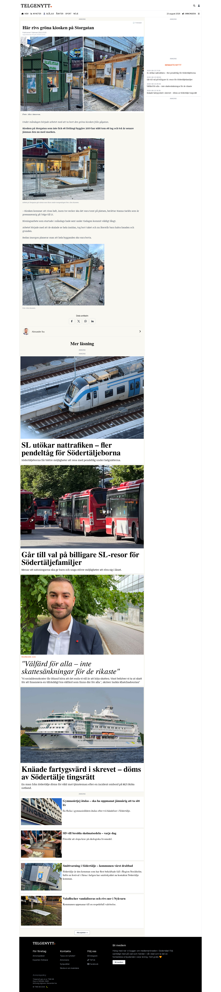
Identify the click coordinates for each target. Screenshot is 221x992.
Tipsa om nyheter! (67, 956)
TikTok (92, 960)
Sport (68, 14)
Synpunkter (65, 964)
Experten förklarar (40, 960)
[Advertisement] (173, 39)
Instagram (93, 956)
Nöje (76, 14)
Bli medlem (119, 962)
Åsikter (59, 14)
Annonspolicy (39, 975)
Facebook (93, 964)
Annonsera (64, 960)
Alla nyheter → (82, 933)
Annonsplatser (39, 956)
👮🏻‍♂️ (48, 14)
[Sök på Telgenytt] (194, 5)
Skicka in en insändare (69, 968)
